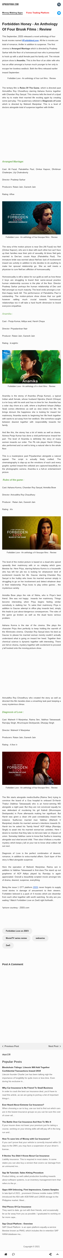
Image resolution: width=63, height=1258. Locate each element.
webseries (40, 938)
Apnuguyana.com (10, 4)
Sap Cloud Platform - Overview (17, 1223)
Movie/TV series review (16, 938)
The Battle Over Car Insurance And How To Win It (26, 1122)
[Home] (5, 1254)
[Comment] (13, 1254)
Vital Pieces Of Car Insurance (16, 1207)
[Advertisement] (26, 137)
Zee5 (8, 945)
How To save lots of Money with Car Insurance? (26, 1139)
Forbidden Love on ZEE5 (17, 931)
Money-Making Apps (12, 12)
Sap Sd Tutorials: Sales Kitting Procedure (23, 1173)
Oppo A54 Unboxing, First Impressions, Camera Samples (30, 1189)
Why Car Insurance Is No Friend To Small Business (27, 1088)
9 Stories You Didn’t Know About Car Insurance (25, 1156)
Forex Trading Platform (37, 12)
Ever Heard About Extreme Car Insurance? (23, 1105)
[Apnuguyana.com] (6, 1254)
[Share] (50, 1254)
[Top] (57, 1254)
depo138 (6, 1054)
